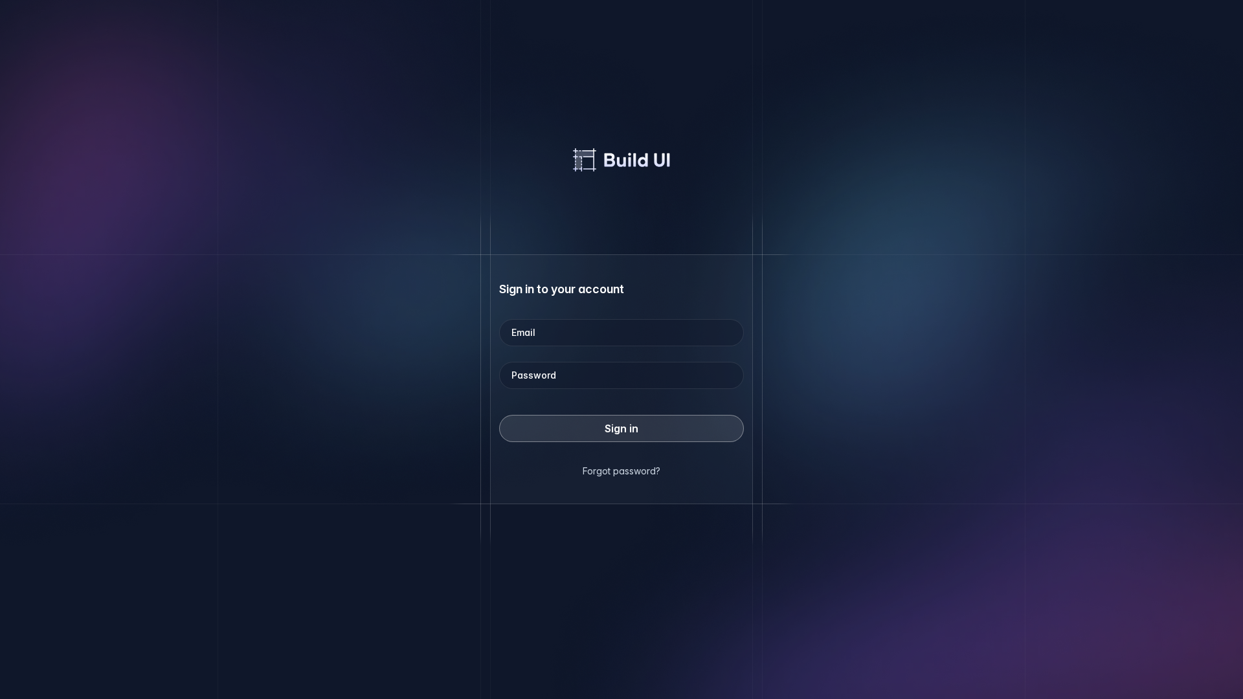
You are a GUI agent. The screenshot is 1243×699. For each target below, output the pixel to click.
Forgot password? (621, 470)
